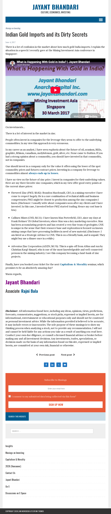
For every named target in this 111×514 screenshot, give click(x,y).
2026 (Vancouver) (13, 466)
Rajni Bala (29, 291)
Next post (66, 354)
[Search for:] (52, 430)
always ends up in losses (43, 173)
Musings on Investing (14, 453)
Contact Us (10, 473)
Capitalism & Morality (73, 264)
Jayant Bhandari (12, 479)
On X (7, 486)
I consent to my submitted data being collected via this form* (44, 396)
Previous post (47, 354)
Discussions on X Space (15, 493)
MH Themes (40, 511)
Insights (9, 446)
